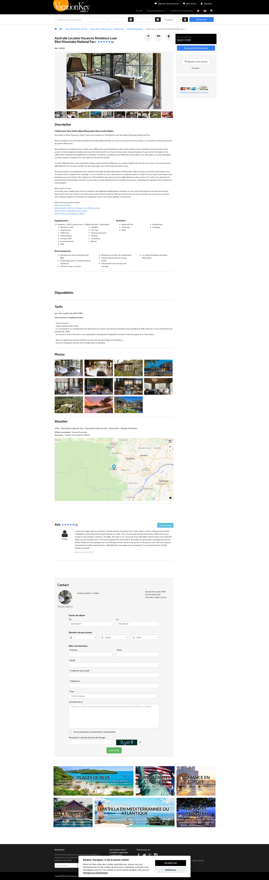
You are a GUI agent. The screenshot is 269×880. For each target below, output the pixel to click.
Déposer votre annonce (168, 3)
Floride (95, 781)
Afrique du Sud (197, 817)
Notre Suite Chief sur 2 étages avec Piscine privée (78, 208)
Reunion (57, 819)
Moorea (125, 786)
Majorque (136, 817)
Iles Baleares (104, 783)
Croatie (98, 819)
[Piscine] (98, 404)
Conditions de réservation (181, 10)
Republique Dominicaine (74, 783)
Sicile (172, 817)
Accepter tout (170, 863)
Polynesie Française (108, 786)
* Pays (71, 691)
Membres (208, 3)
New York (156, 785)
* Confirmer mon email (79, 670)
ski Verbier (206, 822)
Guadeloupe (114, 781)
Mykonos (150, 817)
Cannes (201, 785)
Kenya (186, 822)
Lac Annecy (207, 825)
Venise (194, 785)
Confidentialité (115, 855)
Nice (206, 785)
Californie (147, 785)
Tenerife (111, 819)
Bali (60, 781)
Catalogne (129, 822)
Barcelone (196, 790)
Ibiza (129, 817)
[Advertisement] (114, 279)
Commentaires (76, 702)
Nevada (160, 788)
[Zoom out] (170, 451)
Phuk (71, 819)
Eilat (213, 819)
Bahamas (124, 781)
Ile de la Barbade (92, 783)
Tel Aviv (188, 819)
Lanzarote (119, 819)
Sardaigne (165, 817)
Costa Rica (206, 819)
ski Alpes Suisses (195, 825)
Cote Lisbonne (154, 822)
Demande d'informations (196, 48)
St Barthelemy (85, 781)
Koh (77, 819)
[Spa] (158, 386)
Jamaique (59, 783)
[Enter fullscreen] (170, 441)
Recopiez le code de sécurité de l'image (87, 737)
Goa (86, 822)
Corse (157, 817)
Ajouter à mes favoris (197, 61)
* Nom (119, 650)
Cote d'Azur (99, 817)
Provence (191, 788)
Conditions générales (118, 852)
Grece (143, 817)
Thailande (67, 781)
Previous (62, 81)
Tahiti (119, 786)
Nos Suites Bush (63, 205)
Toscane (137, 822)
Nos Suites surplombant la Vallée (70, 213)
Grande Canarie (143, 819)
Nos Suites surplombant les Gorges (71, 211)
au (117, 619)
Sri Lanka (84, 786)
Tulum (180, 822)
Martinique (103, 781)
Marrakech (196, 819)
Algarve (153, 819)
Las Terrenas (94, 786)
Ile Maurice (115, 783)
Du (70, 619)
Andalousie (119, 822)
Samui (81, 819)
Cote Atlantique (111, 817)
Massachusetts (150, 788)
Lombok (70, 822)
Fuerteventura (130, 819)
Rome (180, 785)
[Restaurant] (98, 386)
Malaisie (77, 822)
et (74, 819)
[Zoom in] (170, 447)
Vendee (145, 822)
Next (166, 81)
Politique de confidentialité (95, 873)
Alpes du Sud (195, 822)
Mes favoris (191, 3)
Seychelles (124, 783)
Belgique (199, 788)
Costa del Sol (162, 819)
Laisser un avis (165, 525)
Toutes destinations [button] (155, 10)
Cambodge (65, 824)
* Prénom (73, 650)
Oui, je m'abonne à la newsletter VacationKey (94, 732)
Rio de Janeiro (184, 817)
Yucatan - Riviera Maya (70, 786)
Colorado (167, 788)
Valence (207, 788)
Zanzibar (180, 819)
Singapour (81, 824)
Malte (104, 819)
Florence (187, 785)
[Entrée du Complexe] (158, 368)
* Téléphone (74, 681)
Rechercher (201, 19)
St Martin (75, 781)
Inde (82, 822)
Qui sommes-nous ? (118, 849)
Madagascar (208, 817)
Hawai (140, 788)
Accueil (139, 10)
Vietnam (73, 824)
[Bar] (69, 386)
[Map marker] (114, 467)
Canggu (63, 822)
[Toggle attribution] (170, 498)
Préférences (170, 870)
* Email (72, 660)
